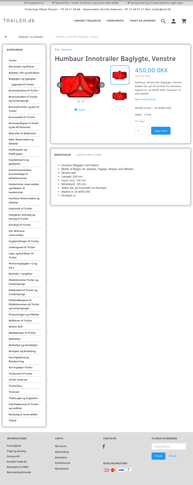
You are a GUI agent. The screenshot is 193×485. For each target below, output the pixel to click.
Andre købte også (89, 154)
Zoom (81, 109)
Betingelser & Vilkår (18, 466)
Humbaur (67, 49)
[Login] (173, 21)
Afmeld (172, 456)
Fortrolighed (14, 445)
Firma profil (115, 20)
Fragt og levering (142, 20)
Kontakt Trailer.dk (87, 20)
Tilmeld (158, 456)
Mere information (145, 99)
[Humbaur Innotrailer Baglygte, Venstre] (81, 85)
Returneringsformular (19, 472)
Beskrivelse (62, 154)
